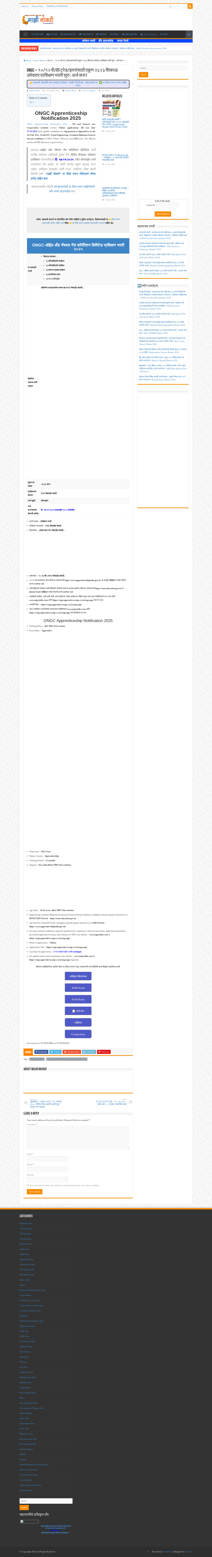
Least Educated (26, 1372)
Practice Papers (26, 1449)
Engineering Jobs (27, 1326)
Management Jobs (28, 1377)
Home (28, 60)
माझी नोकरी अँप (69, 34)
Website (30, 1175)
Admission (24, 1249)
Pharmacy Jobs (26, 1434)
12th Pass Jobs (26, 1228)
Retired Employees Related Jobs (34, 1464)
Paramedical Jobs (27, 1423)
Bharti (22, 1285)
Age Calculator (150, 34)
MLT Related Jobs (28, 1392)
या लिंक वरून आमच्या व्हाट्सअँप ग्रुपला (88, 223)
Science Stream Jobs (29, 1469)
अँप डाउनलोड (107, 40)
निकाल (116, 34)
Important (24, 1357)
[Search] (190, 6)
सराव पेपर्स (87, 34)
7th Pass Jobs (25, 1239)
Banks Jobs (25, 1280)
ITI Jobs (23, 1362)
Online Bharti (39, 60)
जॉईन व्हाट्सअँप (131, 34)
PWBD (23, 1454)
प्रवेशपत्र (103, 34)
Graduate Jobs (26, 1346)
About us (24, 6)
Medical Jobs (25, 1382)
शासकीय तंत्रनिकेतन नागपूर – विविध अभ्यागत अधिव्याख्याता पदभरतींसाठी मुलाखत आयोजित (115, 192)
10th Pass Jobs (26, 1223)
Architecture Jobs (27, 1264)
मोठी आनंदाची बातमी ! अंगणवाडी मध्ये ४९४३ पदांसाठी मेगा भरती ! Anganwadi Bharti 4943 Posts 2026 (115, 123)
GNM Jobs (24, 1336)
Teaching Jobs (26, 1480)
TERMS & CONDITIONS (57, 6)
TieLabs (189, 1551)
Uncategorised (26, 1490)
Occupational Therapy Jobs (32, 1408)
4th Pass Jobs (25, 1233)
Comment (32, 1124)
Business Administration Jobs (33, 1290)
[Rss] (170, 6)
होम (25, 33)
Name (30, 1154)
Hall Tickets (25, 1351)
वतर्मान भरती (38, 34)
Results (23, 1459)
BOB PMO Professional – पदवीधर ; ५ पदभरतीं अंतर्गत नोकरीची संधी (115, 157)
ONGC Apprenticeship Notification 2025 (47, 124)
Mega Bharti (25, 1387)
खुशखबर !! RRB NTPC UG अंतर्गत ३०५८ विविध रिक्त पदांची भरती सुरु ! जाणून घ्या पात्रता (46, 1103)
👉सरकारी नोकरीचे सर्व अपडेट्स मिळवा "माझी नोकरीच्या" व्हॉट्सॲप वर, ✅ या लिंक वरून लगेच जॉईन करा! (78, 84)
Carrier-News (25, 1295)
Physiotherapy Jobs (28, 1439)
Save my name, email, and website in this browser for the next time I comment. (65, 1185)
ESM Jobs (24, 1331)
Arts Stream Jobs (27, 1269)
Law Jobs (24, 1367)
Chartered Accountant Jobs (32, 1305)
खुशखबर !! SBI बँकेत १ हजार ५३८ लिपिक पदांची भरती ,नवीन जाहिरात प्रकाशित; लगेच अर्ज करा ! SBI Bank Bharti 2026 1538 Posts (162, 368)
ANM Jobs (24, 1254)
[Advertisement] (163, 144)
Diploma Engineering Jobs (31, 1321)
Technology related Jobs (30, 1485)
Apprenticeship (26, 1259)
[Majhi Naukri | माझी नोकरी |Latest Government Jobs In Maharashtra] (37, 19)
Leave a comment (89, 91)
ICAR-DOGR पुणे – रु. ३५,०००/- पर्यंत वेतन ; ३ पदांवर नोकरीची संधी (111, 1101)
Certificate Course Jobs (30, 1300)
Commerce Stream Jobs (30, 1310)
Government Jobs (27, 1341)
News (22, 1398)
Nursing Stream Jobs (29, 1403)
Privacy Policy (37, 6)
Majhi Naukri (34, 91)
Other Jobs (24, 1418)
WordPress (167, 1551)
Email (30, 1164)
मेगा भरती (53, 34)
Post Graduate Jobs (28, 1444)
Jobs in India (37, 1059)
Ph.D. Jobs (24, 1428)
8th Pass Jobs (25, 1244)
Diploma (23, 1316)
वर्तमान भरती (89, 40)
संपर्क (165, 34)
